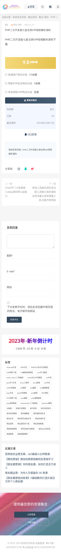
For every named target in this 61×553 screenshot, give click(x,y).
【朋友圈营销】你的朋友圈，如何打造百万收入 (30, 466)
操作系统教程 (12, 413)
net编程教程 (44, 388)
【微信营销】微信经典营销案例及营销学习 (29, 459)
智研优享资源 (19, 17)
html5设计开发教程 (34, 378)
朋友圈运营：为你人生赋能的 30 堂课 (26, 473)
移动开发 (10, 419)
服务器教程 (25, 413)
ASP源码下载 (11, 372)
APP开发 (23, 367)
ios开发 (49, 378)
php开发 (10, 393)
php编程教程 (36, 398)
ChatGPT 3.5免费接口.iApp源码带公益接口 (16, 192)
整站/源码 (44, 17)
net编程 (33, 388)
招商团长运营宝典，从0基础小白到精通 (27, 454)
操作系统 (33, 408)
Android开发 (11, 367)
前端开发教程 (21, 408)
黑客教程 (10, 434)
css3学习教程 (42, 372)
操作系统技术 (46, 408)
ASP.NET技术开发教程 (39, 367)
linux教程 (36, 383)
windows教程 (47, 403)
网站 (9, 287)
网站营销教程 (38, 424)
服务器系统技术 (39, 413)
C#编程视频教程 (27, 372)
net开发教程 (11, 388)
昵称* (10, 256)
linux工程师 (24, 383)
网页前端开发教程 (27, 429)
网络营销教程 (12, 429)
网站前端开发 (40, 419)
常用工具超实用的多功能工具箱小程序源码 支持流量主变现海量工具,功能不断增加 (44, 194)
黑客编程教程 (22, 434)
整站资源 (32, 17)
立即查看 (31, 515)
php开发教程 (22, 393)
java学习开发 (11, 383)
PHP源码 (45, 393)
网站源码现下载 (23, 424)
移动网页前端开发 (24, 419)
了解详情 (31, 522)
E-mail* (11, 271)
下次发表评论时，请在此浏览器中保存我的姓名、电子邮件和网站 (30, 309)
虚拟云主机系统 (44, 429)
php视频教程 (11, 403)
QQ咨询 (32, 134)
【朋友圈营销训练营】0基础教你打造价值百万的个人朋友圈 (30, 480)
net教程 (23, 388)
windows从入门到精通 (29, 403)
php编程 (24, 398)
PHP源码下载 (12, 398)
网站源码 (10, 424)
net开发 (47, 383)
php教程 (34, 393)
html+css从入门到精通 (15, 378)
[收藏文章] (18, 169)
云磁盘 (9, 408)
